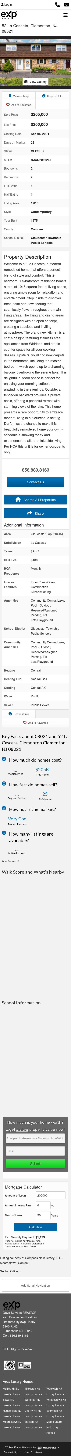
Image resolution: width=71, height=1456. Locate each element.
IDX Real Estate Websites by (20, 1447)
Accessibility (11, 1452)
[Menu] (65, 15)
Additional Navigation (35, 1285)
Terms (25, 1452)
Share (39, 513)
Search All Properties (39, 499)
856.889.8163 (35, 469)
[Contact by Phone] (57, 4)
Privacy (38, 1452)
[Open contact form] (66, 4)
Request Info (54, 96)
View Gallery (38, 81)
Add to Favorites (21, 105)
